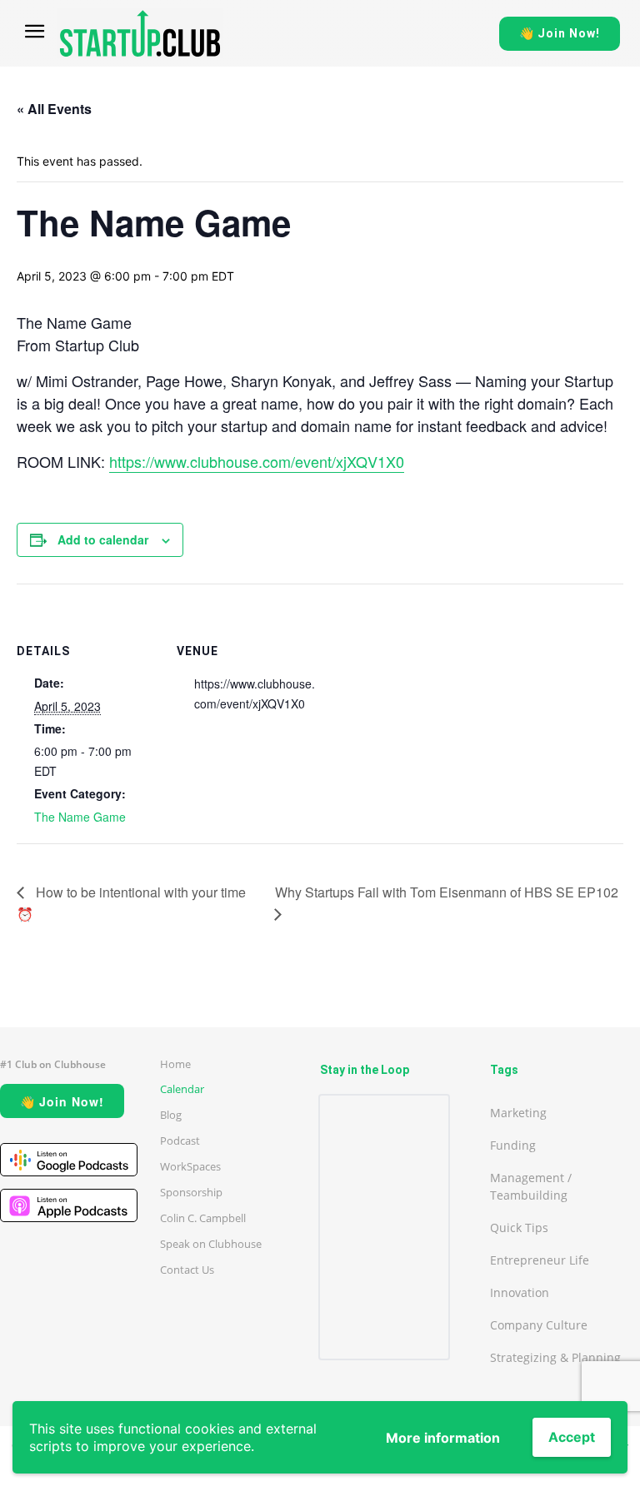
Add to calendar (103, 539)
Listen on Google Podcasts (69, 1159)
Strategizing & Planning (555, 1357)
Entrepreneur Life (539, 1260)
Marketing (518, 1113)
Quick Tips (519, 1227)
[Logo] (140, 33)
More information (443, 1437)
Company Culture (539, 1325)
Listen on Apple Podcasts (69, 1205)
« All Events (54, 108)
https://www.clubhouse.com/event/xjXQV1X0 (256, 461)
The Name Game (80, 816)
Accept (571, 1437)
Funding (513, 1145)
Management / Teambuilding (531, 1186)
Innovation (519, 1292)
